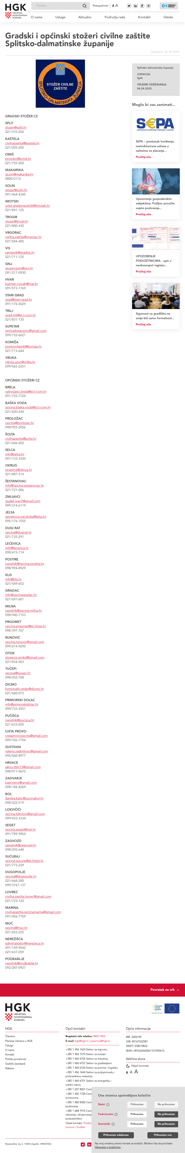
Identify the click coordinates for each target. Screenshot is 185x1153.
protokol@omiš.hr (18, 159)
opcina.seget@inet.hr (20, 829)
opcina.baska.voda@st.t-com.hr (28, 407)
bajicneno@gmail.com (21, 782)
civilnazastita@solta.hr (20, 438)
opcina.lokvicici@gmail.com (25, 814)
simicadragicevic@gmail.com (25, 331)
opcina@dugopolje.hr (20, 876)
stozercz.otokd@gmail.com (24, 657)
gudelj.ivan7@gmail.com (22, 501)
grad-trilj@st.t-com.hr (20, 315)
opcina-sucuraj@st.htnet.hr (24, 861)
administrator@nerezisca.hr (24, 943)
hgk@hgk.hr (82, 1041)
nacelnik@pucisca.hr (19, 720)
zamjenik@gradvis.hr (20, 252)
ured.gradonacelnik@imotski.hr (27, 205)
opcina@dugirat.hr (18, 532)
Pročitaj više (143, 157)
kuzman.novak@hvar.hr (21, 284)
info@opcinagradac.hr (21, 595)
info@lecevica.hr (17, 548)
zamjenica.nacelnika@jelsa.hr (25, 516)
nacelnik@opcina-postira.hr (24, 564)
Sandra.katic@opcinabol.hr (24, 798)
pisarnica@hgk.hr (100, 1041)
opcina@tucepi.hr (17, 673)
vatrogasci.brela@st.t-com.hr (25, 391)
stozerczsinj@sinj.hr (19, 268)
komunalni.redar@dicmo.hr (24, 689)
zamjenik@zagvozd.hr (20, 845)
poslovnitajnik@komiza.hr (23, 346)
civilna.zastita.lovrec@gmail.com (28, 896)
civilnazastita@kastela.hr (22, 143)
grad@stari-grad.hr (18, 299)
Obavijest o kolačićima (108, 1147)
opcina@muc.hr (16, 928)
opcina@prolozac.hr (19, 423)
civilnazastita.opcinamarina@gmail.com (33, 912)
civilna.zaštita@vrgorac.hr (23, 237)
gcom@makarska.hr (19, 174)
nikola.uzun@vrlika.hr (20, 362)
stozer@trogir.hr (16, 221)
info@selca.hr (14, 454)
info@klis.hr (13, 579)
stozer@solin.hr (16, 190)
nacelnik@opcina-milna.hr (23, 610)
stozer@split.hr (15, 127)
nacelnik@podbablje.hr (21, 963)
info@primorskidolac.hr (21, 704)
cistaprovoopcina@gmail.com (26, 736)
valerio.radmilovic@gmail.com (26, 751)
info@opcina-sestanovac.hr (24, 485)
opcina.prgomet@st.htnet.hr (25, 626)
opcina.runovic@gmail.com (24, 642)
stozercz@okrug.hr (18, 470)
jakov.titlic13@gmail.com (23, 767)
